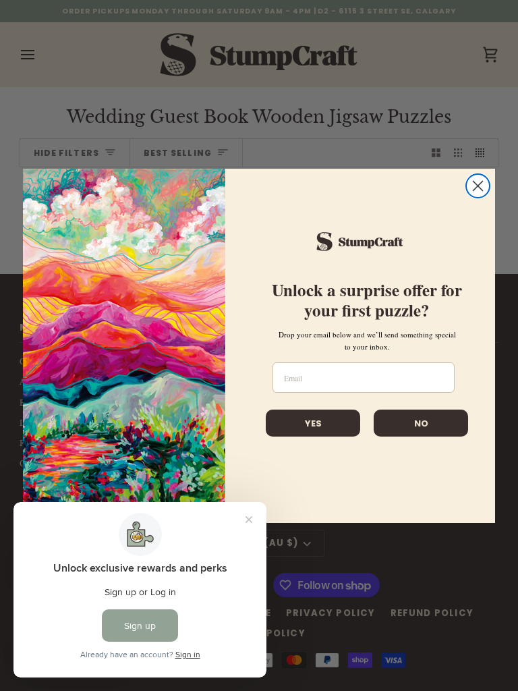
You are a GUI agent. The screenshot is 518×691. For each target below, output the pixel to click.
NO (421, 423)
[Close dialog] (478, 186)
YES (313, 423)
